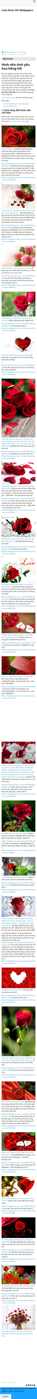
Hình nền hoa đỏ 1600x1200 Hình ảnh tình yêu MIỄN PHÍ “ (17, 585)
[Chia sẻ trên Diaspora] (32, 1385)
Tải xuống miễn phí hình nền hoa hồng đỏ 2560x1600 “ (17, 1241)
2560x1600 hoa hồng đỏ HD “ (12, 990)
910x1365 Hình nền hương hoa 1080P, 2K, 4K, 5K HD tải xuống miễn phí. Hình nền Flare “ (18, 1059)
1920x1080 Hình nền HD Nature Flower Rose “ (18, 1287)
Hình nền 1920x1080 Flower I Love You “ (16, 676)
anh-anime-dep (11, 106)
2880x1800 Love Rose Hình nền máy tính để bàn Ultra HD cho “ (18, 540)
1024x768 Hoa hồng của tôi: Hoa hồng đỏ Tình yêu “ (17, 319)
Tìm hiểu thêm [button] (19, 1391)
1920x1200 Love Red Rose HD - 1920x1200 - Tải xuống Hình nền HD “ (17, 636)
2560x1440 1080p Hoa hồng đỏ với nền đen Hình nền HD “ (18, 1153)
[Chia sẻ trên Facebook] (30, 1385)
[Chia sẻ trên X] (27, 1385)
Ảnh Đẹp (23, 52)
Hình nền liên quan (9, 98)
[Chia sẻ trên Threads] (29, 1385)
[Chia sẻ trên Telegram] (34, 1385)
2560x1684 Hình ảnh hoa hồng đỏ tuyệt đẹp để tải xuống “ (18, 487)
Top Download (9, 52)
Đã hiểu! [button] (5, 1396)
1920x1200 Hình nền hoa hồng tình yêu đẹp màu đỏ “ (18, 1199)
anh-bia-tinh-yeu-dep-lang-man (17, 104)
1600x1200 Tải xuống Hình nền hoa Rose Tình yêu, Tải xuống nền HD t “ (18, 212)
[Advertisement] (18, 31)
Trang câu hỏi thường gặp (19, 121)
